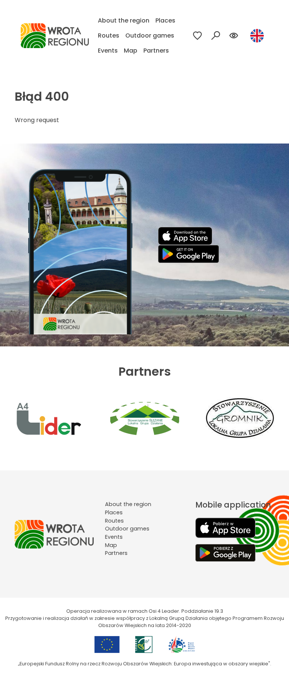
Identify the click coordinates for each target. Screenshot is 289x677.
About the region (123, 20)
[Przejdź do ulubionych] (198, 35)
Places (165, 20)
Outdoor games (149, 35)
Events (108, 50)
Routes (108, 35)
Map (130, 50)
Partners (156, 50)
